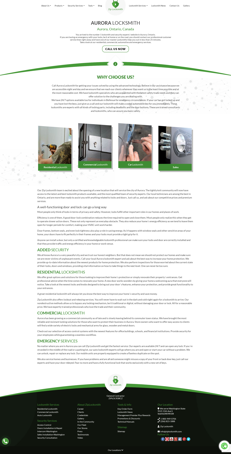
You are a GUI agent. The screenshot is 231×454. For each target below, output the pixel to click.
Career (80, 408)
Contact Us (174, 5)
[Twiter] (188, 439)
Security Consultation (47, 437)
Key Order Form (125, 408)
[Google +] (184, 439)
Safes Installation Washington (51, 434)
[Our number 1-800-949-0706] (5, 441)
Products (59, 5)
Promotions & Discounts (129, 418)
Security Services (75, 5)
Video (80, 437)
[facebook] (163, 439)
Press (79, 431)
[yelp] (176, 439)
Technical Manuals (126, 421)
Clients (80, 412)
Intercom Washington (47, 431)
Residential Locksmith (47, 408)
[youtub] (171, 439)
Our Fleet (81, 425)
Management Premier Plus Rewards (134, 415)
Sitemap (121, 431)
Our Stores (82, 428)
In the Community (85, 421)
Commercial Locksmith (47, 412)
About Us (45, 5)
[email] (180, 439)
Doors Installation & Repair (49, 428)
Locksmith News (158, 5)
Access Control (44, 425)
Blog (100, 5)
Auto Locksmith (44, 415)
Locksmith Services (137, 5)
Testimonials (83, 434)
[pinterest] (167, 439)
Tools (90, 5)
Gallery (186, 5)
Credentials (82, 415)
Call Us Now (115, 49)
